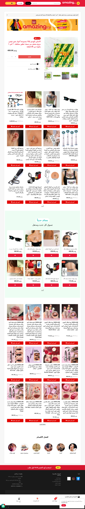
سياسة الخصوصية (58, 479)
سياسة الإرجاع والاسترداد (56, 481)
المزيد (42, 206)
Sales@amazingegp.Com (16, 483)
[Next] (76, 52)
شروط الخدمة (58, 478)
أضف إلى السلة (16, 126)
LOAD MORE (43, 424)
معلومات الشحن (58, 483)
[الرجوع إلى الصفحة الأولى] (7, 15)
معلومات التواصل (58, 484)
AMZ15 (58, 467)
